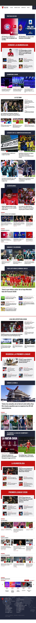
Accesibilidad (7, 606)
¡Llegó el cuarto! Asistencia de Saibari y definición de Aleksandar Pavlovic (25, 470)
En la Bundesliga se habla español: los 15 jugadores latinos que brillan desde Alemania (25, 52)
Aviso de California (8, 602)
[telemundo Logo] (2, 599)
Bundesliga (23, 7)
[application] (12, 105)
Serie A (28, 7)
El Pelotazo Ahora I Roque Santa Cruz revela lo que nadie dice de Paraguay (19, 564)
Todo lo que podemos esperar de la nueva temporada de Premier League (11, 370)
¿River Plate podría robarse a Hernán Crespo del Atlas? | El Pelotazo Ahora (18, 530)
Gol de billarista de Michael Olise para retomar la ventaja (28, 478)
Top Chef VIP (18, 598)
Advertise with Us (7, 609)
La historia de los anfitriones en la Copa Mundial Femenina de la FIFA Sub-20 (10, 304)
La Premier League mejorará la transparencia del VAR (28, 375)
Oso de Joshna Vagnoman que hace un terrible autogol (12, 478)
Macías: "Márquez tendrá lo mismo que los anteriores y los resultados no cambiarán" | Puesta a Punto (19, 548)
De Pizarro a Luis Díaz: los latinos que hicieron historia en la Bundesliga (28, 60)
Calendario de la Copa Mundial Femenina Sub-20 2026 (10, 298)
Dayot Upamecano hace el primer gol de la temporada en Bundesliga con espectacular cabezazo (28, 485)
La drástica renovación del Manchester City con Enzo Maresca (12, 513)
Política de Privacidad (8, 599)
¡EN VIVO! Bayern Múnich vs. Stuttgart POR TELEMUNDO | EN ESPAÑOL (6, 240)
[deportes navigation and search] (34, 7)
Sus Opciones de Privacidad (11, 601)
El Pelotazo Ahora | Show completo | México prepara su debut (6, 564)
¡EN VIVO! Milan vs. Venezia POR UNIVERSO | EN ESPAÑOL (19, 240)
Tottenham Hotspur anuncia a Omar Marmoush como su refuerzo (28, 507)
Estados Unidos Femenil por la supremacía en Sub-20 (28, 298)
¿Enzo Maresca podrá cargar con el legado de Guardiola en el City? (12, 375)
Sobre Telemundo (7, 605)
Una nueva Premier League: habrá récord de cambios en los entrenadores (28, 369)
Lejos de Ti (18, 601)
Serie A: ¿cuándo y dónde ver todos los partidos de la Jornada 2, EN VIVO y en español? (6, 223)
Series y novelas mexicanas (20, 608)
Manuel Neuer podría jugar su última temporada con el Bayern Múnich (28, 66)
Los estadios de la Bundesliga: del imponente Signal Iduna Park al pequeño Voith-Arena (12, 61)
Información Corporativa (8, 608)
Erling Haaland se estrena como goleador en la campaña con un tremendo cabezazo (12, 508)
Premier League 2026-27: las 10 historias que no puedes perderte (25, 361)
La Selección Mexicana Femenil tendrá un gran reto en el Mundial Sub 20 (28, 303)
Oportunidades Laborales (8, 612)
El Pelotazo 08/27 (6, 529)
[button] (12, 105)
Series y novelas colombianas (20, 606)
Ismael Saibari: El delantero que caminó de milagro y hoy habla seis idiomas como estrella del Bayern (12, 67)
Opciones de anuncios (8, 598)
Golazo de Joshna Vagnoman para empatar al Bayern (12, 484)
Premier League (17, 7)
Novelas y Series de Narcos (20, 609)
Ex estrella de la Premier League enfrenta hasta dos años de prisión (28, 513)
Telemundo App (18, 612)
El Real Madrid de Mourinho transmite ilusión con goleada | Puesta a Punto (6, 547)
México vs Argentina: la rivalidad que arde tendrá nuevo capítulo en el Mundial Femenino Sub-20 (11, 309)
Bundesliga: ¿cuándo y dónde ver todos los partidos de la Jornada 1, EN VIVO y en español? (19, 223)
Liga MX (11, 7)
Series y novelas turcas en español (21, 605)
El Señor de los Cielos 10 (20, 599)
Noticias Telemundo (19, 602)
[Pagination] (2, 538)
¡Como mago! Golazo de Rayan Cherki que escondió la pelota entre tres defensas (25, 500)
